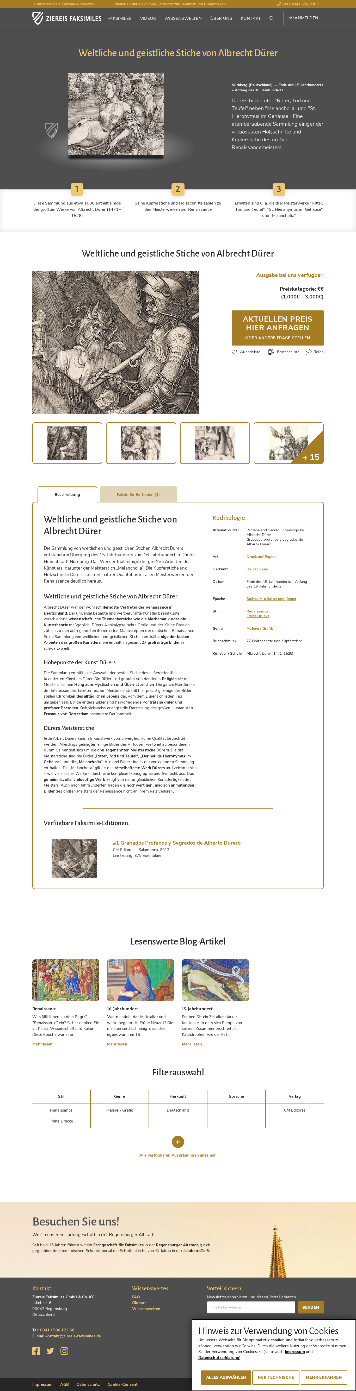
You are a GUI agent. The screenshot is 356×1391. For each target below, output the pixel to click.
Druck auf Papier (261, 556)
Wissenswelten (183, 18)
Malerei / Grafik (260, 628)
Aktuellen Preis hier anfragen (277, 327)
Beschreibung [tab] (67, 494)
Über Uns (221, 18)
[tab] (74, 858)
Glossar (139, 1302)
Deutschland (257, 569)
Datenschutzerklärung (219, 1357)
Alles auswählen (226, 1377)
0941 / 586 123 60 (57, 1330)
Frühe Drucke (258, 616)
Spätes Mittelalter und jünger (271, 598)
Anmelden (305, 18)
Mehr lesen (42, 1044)
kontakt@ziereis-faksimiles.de (73, 1336)
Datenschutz (88, 1384)
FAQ (136, 1297)
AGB (64, 1384)
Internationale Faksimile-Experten (65, 4)
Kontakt (251, 18)
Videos (148, 18)
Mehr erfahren (324, 1377)
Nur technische (276, 1377)
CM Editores (294, 1110)
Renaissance (257, 611)
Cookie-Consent (123, 1384)
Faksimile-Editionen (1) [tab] (138, 494)
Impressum (42, 1384)
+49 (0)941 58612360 (299, 4)
